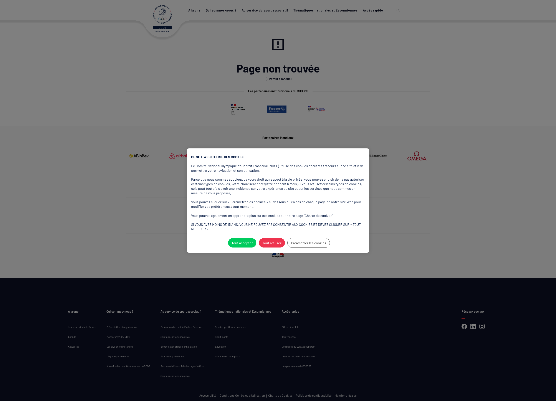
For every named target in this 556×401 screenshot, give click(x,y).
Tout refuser (271, 243)
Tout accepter (242, 243)
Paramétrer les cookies (308, 243)
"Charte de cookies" (318, 215)
